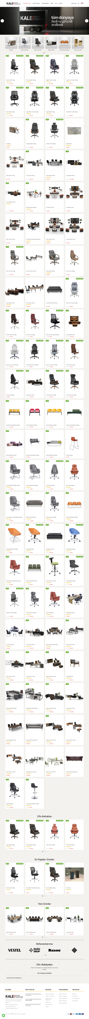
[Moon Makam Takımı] (54, 226)
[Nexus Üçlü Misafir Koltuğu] (34, 567)
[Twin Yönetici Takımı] (34, 162)
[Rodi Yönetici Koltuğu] (14, 98)
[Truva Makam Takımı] (74, 162)
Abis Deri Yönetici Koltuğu (11, 612)
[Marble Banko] (74, 130)
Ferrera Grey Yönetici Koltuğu (12, 364)
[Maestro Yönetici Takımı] (54, 695)
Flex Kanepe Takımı (50, 549)
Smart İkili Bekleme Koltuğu (31, 425)
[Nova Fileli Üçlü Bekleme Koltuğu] (34, 442)
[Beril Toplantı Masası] (34, 289)
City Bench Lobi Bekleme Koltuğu (72, 425)
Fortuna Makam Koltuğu (31, 80)
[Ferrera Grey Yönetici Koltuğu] (14, 351)
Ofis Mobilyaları (75, 998)
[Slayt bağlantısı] (44, 21)
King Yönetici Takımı (30, 395)
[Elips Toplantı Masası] (74, 599)
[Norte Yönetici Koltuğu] (14, 258)
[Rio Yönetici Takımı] (54, 194)
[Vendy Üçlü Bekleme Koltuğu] (74, 504)
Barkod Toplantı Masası (11, 932)
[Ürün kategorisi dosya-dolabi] (25, 44)
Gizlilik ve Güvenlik (50, 996)
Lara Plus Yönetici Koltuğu (11, 334)
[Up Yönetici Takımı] (74, 919)
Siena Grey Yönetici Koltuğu (71, 303)
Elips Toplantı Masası (70, 612)
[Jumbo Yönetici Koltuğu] (54, 130)
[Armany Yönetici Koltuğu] (34, 599)
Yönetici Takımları (63, 998)
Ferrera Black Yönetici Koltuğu (32, 364)
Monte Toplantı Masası (31, 932)
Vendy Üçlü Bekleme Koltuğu (72, 517)
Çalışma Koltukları (63, 1003)
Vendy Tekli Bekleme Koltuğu (12, 549)
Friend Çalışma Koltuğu (70, 580)
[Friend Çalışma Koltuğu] (74, 567)
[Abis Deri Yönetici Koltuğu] (14, 599)
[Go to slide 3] (45, 851)
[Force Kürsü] (74, 875)
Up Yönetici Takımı (70, 932)
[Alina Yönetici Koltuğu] (34, 321)
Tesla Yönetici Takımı (70, 708)
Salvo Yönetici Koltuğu (70, 364)
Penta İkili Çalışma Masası (31, 207)
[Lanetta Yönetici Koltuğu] (54, 382)
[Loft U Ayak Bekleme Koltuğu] (34, 472)
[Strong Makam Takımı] (74, 226)
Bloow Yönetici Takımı (10, 239)
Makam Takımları (63, 993)
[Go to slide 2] (44, 955)
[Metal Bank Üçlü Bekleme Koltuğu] (14, 412)
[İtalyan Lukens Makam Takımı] (54, 631)
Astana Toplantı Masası (11, 740)
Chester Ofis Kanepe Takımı (71, 771)
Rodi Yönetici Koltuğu (10, 111)
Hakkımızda (48, 1002)
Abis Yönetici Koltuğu (10, 80)
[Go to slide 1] (42, 851)
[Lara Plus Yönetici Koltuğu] (14, 321)
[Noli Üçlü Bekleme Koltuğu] (54, 412)
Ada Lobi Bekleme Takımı (11, 455)
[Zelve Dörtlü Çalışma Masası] (34, 695)
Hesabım (74, 993)
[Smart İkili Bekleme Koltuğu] (34, 412)
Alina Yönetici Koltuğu (30, 334)
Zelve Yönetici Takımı (70, 644)
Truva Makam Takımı (70, 175)
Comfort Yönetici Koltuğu (71, 395)
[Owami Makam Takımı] (14, 191)
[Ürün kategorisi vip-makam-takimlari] (78, 44)
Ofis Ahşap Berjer (69, 676)
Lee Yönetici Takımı (10, 644)
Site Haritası (75, 1000)
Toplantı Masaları (63, 996)
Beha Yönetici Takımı (10, 175)
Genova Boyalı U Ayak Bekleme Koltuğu (14, 517)
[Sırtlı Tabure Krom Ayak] (54, 567)
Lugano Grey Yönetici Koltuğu (72, 80)
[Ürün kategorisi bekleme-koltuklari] (11, 44)
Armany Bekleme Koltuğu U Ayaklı (13, 485)
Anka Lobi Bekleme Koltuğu (51, 455)
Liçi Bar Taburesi (69, 455)
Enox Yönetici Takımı (30, 644)
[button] (2, 20)
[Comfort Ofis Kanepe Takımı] (54, 289)
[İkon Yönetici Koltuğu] (74, 472)
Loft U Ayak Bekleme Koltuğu (32, 485)
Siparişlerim (75, 996)
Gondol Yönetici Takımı (71, 740)
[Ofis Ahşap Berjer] (74, 663)
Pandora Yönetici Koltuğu (51, 517)
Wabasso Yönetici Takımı (51, 676)
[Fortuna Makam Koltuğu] (34, 67)
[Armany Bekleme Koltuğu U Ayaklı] (14, 472)
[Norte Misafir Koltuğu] (54, 258)
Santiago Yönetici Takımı (31, 771)
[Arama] (78, 3)
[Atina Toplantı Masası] (54, 162)
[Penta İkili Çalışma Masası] (34, 194)
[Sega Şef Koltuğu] (14, 790)
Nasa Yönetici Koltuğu (50, 844)
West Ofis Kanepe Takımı (31, 517)
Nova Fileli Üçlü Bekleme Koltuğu (32, 455)
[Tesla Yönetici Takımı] (74, 695)
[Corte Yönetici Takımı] (34, 663)
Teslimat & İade (49, 1004)
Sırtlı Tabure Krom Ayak (51, 580)
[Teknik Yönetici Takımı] (14, 759)
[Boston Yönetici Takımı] (54, 759)
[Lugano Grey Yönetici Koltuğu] (74, 67)
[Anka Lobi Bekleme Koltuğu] (54, 442)
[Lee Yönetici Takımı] (14, 631)
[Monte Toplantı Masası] (34, 919)
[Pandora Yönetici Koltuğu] (54, 504)
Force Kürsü (68, 887)
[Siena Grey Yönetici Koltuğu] (74, 289)
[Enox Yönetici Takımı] (34, 631)
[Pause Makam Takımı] (14, 289)
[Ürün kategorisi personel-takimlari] (51, 44)
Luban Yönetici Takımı (10, 676)
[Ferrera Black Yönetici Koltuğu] (34, 351)
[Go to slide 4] (46, 851)
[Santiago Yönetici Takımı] (34, 759)
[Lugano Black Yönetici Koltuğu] (34, 98)
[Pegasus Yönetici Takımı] (54, 727)
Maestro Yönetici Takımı (51, 708)
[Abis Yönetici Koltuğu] (14, 67)
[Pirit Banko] (14, 130)
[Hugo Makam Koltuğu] (54, 98)
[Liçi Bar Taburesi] (74, 442)
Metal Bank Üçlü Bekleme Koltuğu (13, 425)
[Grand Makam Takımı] (74, 321)
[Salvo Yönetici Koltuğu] (74, 351)
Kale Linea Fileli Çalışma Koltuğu (52, 334)
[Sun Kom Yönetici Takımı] (34, 258)
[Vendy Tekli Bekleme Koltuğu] (14, 536)
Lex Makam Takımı (70, 207)
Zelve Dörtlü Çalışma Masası (32, 708)
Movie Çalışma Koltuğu (70, 549)
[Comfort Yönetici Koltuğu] (74, 382)
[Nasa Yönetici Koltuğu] (54, 831)
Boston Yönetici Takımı (50, 771)
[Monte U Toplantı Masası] (54, 919)
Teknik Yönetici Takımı (10, 771)
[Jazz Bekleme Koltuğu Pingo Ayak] (34, 875)
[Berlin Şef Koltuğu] (54, 599)
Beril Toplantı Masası (30, 303)
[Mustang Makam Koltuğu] (34, 130)
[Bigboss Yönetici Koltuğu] (54, 67)
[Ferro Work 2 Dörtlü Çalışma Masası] (34, 226)
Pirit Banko (8, 143)
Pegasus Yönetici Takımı (51, 740)
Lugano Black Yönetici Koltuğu (32, 111)
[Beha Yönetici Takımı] (14, 162)
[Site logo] (13, 3)
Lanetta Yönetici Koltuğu (51, 395)
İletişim (47, 1006)
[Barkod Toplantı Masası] (14, 919)
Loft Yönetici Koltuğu (50, 485)
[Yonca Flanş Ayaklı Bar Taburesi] (34, 790)
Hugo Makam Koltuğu (50, 111)
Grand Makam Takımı (70, 334)
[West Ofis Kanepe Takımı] (34, 504)
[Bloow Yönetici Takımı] (14, 226)
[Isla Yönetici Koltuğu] (14, 382)
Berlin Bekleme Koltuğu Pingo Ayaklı (13, 580)
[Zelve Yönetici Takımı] (74, 631)
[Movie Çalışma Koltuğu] (74, 536)
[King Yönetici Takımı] (34, 382)
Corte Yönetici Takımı (30, 676)
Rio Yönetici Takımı (50, 207)
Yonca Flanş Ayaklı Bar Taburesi (32, 803)
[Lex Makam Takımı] (74, 194)
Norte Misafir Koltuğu (50, 271)
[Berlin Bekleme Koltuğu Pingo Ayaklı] (14, 567)
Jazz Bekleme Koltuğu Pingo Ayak (33, 887)
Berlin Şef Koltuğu (49, 612)
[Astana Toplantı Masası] (14, 727)
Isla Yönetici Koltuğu (10, 395)
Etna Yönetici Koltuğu (70, 271)
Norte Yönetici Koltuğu (10, 271)
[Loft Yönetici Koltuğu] (54, 472)
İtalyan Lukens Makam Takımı (52, 644)
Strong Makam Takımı (70, 239)
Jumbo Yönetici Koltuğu (51, 143)
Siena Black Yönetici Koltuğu (72, 111)
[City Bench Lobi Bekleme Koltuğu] (74, 412)
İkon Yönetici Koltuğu (70, 485)
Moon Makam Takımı (50, 239)
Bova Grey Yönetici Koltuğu (51, 364)
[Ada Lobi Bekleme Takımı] (14, 442)
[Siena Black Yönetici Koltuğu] (74, 98)
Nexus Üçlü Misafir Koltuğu (31, 580)
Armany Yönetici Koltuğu (31, 612)
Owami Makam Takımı (10, 202)
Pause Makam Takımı (10, 303)
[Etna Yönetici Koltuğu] (74, 258)
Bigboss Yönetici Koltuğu (51, 80)
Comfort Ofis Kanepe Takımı (52, 303)
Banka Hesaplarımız (50, 993)
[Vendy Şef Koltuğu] (34, 536)
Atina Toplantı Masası (50, 175)
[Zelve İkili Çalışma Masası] (14, 695)
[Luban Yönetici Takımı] (14, 663)
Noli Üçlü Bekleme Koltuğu (51, 425)
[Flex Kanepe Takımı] (54, 536)
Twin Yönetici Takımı (30, 175)
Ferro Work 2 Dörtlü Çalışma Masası (33, 239)
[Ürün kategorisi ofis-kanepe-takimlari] (38, 44)
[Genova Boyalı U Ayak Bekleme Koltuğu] (14, 504)
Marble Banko (69, 143)
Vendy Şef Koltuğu (30, 549)
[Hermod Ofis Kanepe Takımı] (34, 727)
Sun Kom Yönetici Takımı (31, 271)
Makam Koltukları (63, 1000)
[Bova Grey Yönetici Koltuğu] (54, 351)
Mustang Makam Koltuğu (31, 143)
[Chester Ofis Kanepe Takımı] (74, 759)
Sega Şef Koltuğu (9, 803)
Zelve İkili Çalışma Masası (11, 708)
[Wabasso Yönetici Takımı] (54, 663)
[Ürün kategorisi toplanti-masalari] (64, 44)
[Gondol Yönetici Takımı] (74, 727)
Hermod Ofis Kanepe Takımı (32, 740)
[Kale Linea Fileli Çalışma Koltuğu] (54, 321)
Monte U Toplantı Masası (51, 932)
